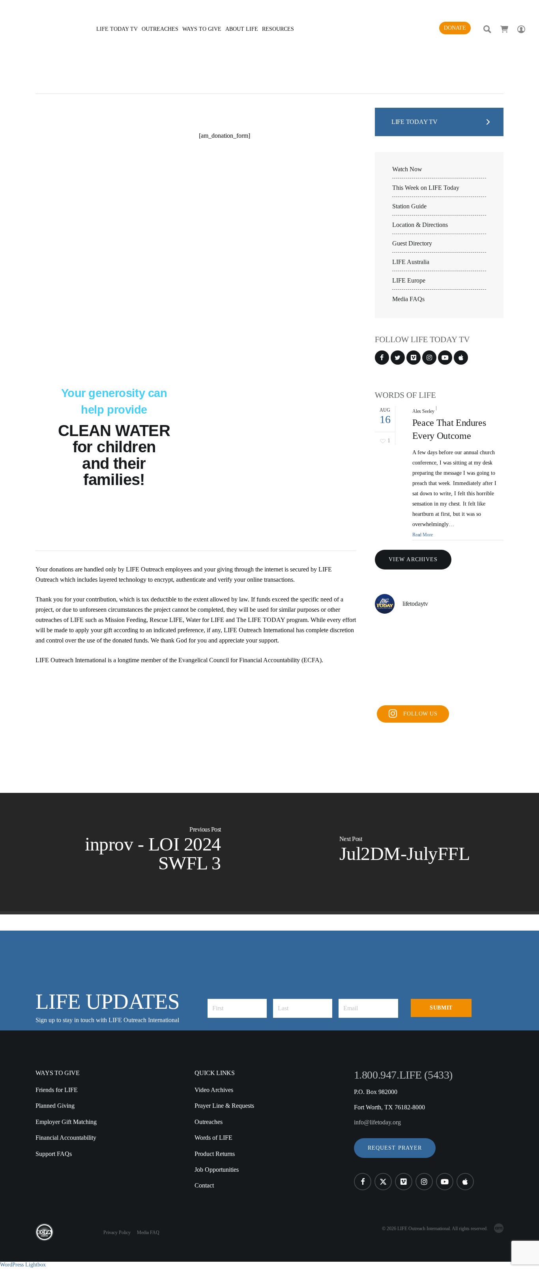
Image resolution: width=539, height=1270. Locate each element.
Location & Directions (420, 225)
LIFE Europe (408, 280)
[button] (395, 1148)
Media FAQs (408, 299)
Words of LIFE (213, 1137)
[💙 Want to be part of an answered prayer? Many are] (483, 687)
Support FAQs (54, 1153)
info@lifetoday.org (377, 1122)
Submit (441, 1008)
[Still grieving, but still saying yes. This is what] (439, 661)
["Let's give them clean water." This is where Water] (395, 634)
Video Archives (214, 1089)
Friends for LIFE (57, 1089)
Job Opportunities (217, 1169)
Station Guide (409, 206)
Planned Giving (55, 1105)
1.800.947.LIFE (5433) (403, 1075)
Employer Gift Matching (66, 1121)
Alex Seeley (423, 411)
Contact (204, 1185)
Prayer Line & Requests (224, 1105)
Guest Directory (412, 243)
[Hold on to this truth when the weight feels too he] (395, 687)
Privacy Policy (117, 1232)
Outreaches (209, 1121)
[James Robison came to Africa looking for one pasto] (483, 661)
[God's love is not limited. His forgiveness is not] (439, 687)
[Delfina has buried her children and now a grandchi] (395, 661)
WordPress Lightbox (23, 1265)
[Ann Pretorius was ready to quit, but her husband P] (439, 634)
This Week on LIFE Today (425, 188)
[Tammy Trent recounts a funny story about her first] (483, 634)
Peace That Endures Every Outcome (449, 429)
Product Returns (215, 1153)
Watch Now (407, 169)
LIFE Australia (410, 262)
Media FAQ (148, 1232)
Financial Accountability (66, 1137)
